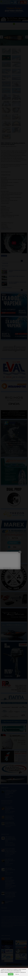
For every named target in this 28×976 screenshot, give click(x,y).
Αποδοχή (11, 974)
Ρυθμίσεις (17, 974)
